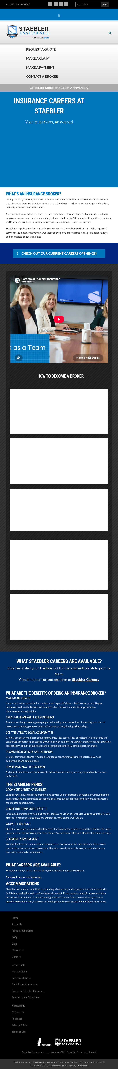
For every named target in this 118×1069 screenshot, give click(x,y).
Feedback (17, 1018)
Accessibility (18, 1005)
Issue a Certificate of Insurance (28, 990)
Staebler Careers (85, 679)
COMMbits (82, 1065)
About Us (17, 924)
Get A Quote (18, 964)
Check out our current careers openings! (59, 253)
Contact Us (18, 1012)
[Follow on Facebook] (50, 4)
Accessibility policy (80, 901)
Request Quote (2, 1049)
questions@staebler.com (19, 901)
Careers (16, 956)
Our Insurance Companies (26, 997)
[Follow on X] (61, 4)
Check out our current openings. (24, 877)
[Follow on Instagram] (56, 4)
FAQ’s (15, 937)
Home (15, 917)
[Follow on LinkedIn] (66, 4)
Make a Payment (40, 67)
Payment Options (21, 977)
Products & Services (22, 930)
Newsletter (18, 950)
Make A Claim (19, 971)
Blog (14, 943)
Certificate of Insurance (24, 984)
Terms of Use (19, 1031)
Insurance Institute (40, 474)
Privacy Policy (19, 1025)
